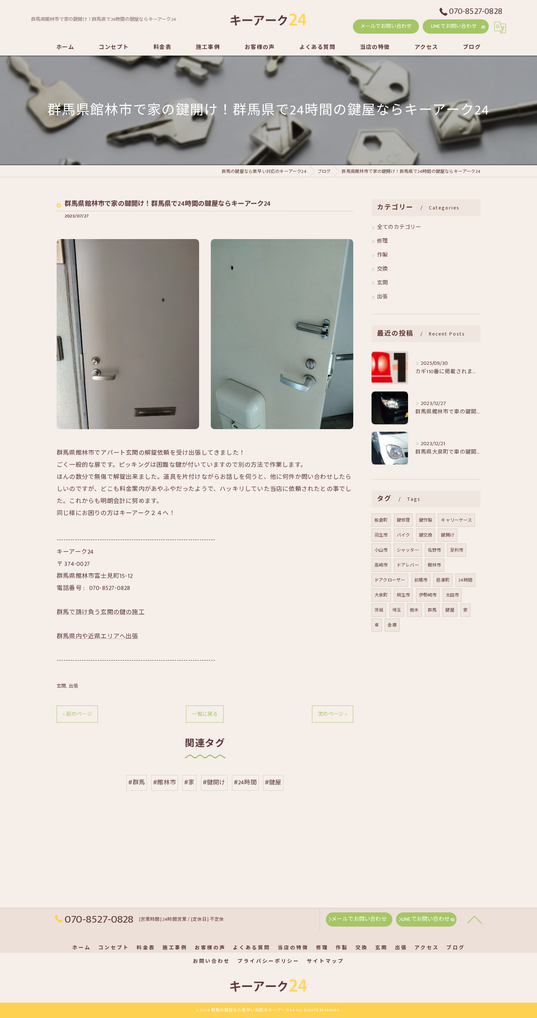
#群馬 (136, 782)
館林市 (434, 565)
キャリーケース (456, 520)
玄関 (61, 686)
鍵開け (447, 535)
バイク (403, 535)
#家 (189, 782)
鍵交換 (426, 535)
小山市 (381, 550)
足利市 (457, 550)
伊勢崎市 (428, 595)
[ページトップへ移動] (475, 919)
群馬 (432, 610)
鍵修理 (403, 520)
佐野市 (434, 550)
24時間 (465, 580)
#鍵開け (214, 782)
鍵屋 (449, 610)
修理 (382, 241)
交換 (382, 269)
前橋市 (421, 580)
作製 (382, 255)
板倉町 (381, 520)
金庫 (392, 625)
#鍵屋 (273, 782)
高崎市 (381, 565)
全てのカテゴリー (399, 227)
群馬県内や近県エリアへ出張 (97, 636)
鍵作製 (426, 520)
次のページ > (332, 714)
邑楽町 (443, 580)
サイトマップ (325, 961)
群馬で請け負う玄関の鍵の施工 (101, 612)
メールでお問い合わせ (386, 26)
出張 (73, 686)
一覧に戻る (205, 714)
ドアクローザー (389, 580)
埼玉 (396, 610)
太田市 (452, 595)
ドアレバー (408, 565)
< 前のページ (77, 714)
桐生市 (403, 595)
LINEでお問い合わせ (454, 26)
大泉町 (381, 595)
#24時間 (245, 782)
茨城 (378, 610)
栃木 (414, 610)
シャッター (408, 550)
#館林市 (164, 782)
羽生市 (381, 535)
